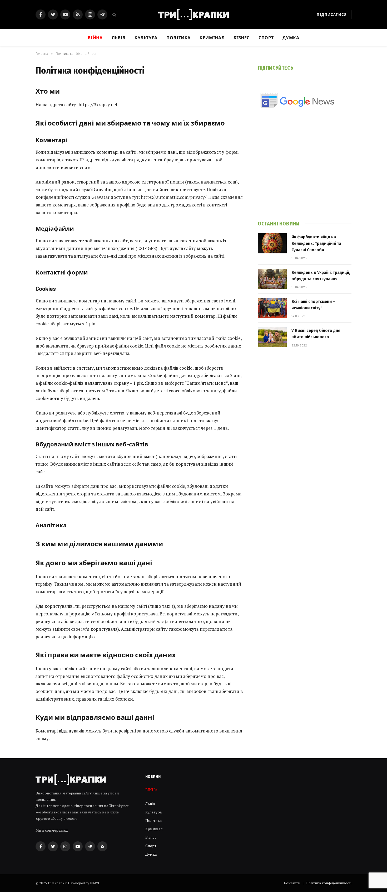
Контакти (292, 883)
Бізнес (242, 37)
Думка (290, 37)
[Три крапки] (193, 14)
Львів (119, 37)
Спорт (266, 37)
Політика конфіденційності (328, 883)
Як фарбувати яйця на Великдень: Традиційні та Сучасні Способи (316, 243)
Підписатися (332, 14)
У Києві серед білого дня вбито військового (315, 334)
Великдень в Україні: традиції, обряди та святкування (320, 276)
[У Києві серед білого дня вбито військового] (272, 337)
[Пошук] (113, 15)
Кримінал (212, 37)
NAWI (94, 883)
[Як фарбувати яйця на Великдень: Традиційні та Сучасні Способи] (272, 243)
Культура (146, 37)
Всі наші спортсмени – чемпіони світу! (313, 305)
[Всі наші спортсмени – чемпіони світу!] (272, 308)
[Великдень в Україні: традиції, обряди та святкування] (272, 279)
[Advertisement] (304, 172)
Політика (178, 37)
